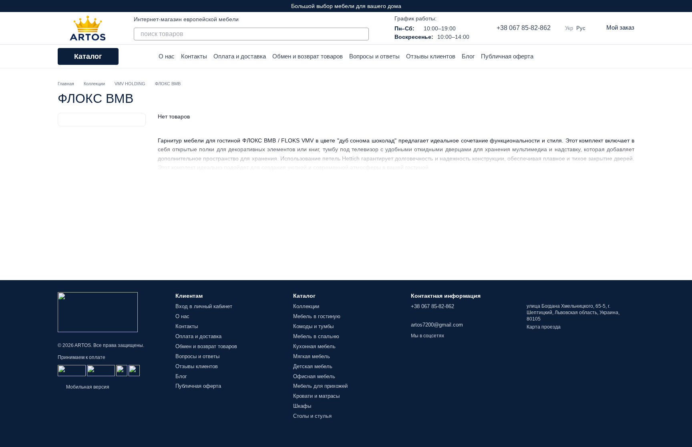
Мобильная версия (87, 387)
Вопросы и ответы (374, 56)
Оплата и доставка (239, 56)
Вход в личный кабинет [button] (203, 306)
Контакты (194, 56)
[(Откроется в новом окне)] (121, 370)
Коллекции (306, 306)
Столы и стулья (312, 416)
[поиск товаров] (362, 34)
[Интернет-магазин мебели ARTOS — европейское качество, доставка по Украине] (98, 312)
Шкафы (302, 406)
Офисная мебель (314, 376)
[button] (685, 6)
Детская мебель (312, 366)
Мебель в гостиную (316, 316)
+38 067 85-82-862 (524, 27)
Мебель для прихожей (320, 386)
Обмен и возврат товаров (307, 56)
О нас (167, 56)
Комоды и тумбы (313, 326)
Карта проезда (544, 327)
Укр (569, 28)
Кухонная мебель (314, 346)
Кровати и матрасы (316, 396)
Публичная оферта (507, 56)
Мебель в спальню (316, 336)
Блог (468, 56)
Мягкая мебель (311, 356)
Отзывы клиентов (430, 56)
